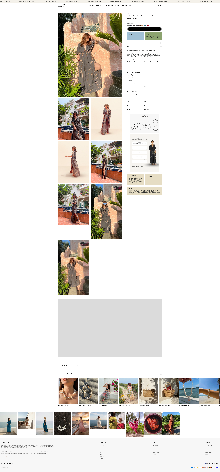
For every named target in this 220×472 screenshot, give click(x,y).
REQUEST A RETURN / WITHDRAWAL (211, 450)
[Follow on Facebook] (1, 463)
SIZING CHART (207, 447)
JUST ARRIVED (92, 5)
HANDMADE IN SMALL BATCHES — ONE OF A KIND (26, 1)
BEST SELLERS (155, 447)
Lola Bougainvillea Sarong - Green (124, 405)
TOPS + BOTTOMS (156, 452)
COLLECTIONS (117, 5)
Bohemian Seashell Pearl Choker (184, 405)
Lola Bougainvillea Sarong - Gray (104, 405)
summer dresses (18, 453)
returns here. (157, 37)
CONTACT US (102, 458)
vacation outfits (36, 453)
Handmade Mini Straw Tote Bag (164, 405)
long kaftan (51, 445)
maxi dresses (7, 446)
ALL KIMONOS (155, 448)
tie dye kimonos (46, 445)
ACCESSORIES (155, 454)
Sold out (144, 28)
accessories (13, 446)
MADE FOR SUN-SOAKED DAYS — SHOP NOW (49, 1)
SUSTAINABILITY (128, 5)
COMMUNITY (102, 456)
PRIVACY (206, 454)
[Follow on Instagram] (4, 463)
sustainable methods (26, 451)
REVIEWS (101, 450)
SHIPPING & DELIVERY (208, 445)
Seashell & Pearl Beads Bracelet (204, 405)
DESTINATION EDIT (106, 5)
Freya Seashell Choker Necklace (63, 405)
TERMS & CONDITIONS (208, 452)
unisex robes (3, 446)
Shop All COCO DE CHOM (130, 13)
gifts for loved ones (29, 453)
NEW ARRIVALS (155, 445)
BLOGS (101, 454)
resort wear (23, 453)
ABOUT (122, 5)
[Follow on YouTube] (10, 463)
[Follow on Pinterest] (7, 463)
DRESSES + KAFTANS (156, 450)
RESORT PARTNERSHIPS (104, 448)
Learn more (138, 193)
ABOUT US (102, 445)
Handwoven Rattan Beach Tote (144, 405)
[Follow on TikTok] (13, 463)
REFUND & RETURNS (208, 448)
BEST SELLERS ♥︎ (99, 5)
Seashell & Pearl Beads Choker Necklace (85, 405)
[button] (129, 21)
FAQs (101, 452)
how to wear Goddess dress (134, 83)
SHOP (112, 5)
